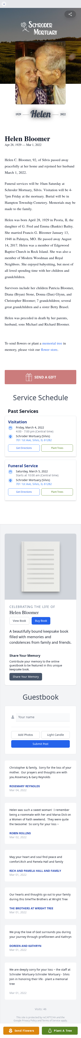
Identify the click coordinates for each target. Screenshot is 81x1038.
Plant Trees (57, 448)
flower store (49, 349)
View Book (19, 621)
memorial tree (52, 343)
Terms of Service (51, 1020)
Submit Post (40, 744)
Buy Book (41, 621)
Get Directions (24, 448)
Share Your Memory (26, 676)
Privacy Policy (29, 1020)
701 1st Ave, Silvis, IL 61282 (34, 440)
